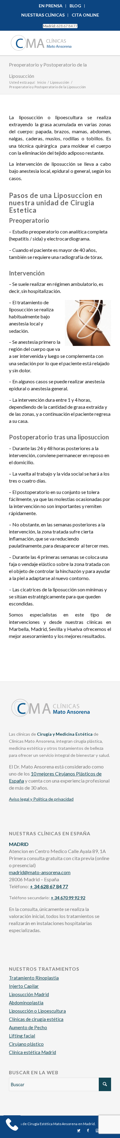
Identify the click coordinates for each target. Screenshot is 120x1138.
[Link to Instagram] (97, 1130)
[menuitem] (51, 6)
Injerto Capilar (24, 986)
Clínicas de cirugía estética (36, 1019)
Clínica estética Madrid (32, 1052)
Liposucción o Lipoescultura (37, 1011)
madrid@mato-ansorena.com (39, 872)
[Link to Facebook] (88, 1130)
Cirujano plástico (26, 1044)
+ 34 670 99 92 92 (68, 897)
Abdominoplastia (26, 1002)
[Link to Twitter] (78, 1130)
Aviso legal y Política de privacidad (41, 799)
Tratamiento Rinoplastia (34, 978)
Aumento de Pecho (28, 1027)
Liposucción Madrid (29, 994)
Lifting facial (22, 1035)
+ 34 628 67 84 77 (49, 886)
